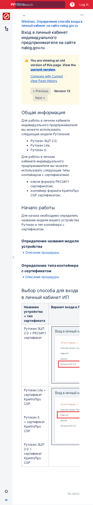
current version (42, 69)
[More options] (82, 15)
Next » (40, 98)
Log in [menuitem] (83, 4)
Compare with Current (46, 76)
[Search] (19, 4)
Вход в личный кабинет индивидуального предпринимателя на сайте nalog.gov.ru (48, 40)
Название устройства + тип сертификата (34, 313)
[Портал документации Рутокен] (6, 16)
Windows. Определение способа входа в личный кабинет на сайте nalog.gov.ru (51, 23)
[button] (72, 4)
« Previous (40, 91)
